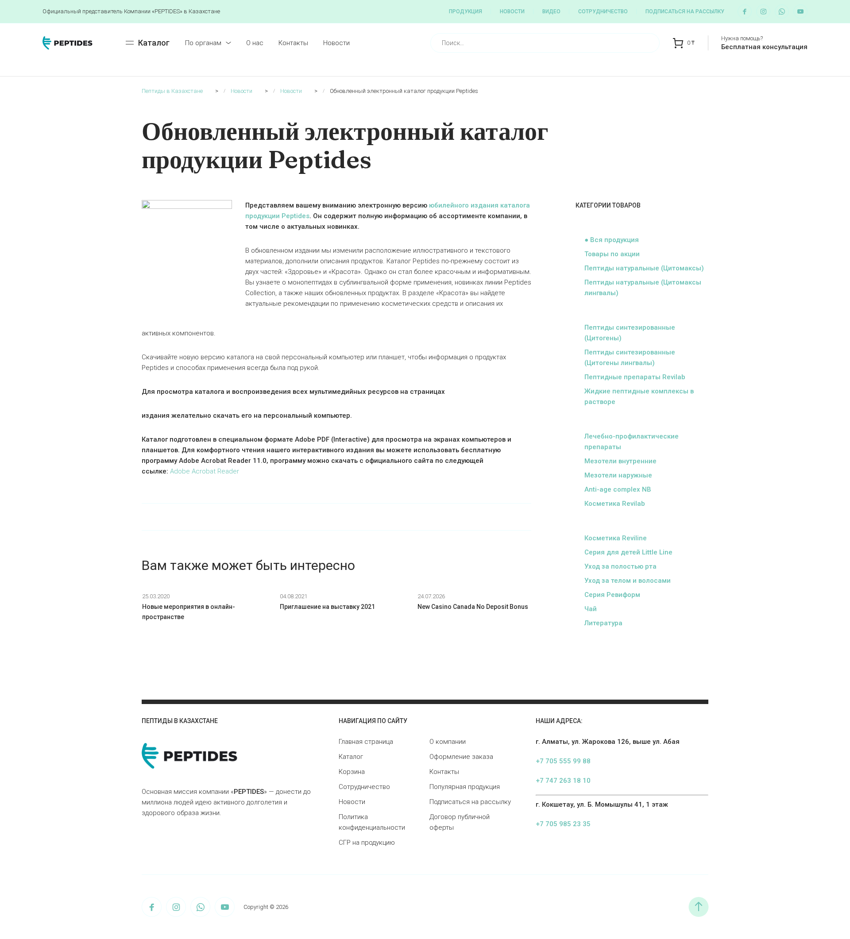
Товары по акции (612, 254)
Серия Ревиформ (612, 595)
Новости (512, 11)
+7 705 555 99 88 (563, 761)
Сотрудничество (603, 11)
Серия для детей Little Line (628, 552)
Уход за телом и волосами (627, 581)
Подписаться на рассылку (684, 11)
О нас (254, 43)
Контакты (293, 43)
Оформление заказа (461, 757)
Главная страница (366, 742)
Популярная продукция (464, 787)
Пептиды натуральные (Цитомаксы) (644, 268)
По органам (203, 43)
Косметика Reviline (615, 538)
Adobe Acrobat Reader (204, 471)
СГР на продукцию (367, 843)
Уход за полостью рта (620, 566)
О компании (447, 742)
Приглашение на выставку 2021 (327, 606)
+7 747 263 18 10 (563, 781)
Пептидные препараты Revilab (634, 377)
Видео (551, 11)
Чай (590, 609)
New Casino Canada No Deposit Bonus (472, 606)
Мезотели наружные (618, 475)
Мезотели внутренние (620, 461)
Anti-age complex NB (617, 489)
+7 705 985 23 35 (563, 824)
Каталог (351, 757)
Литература (603, 623)
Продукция (465, 11)
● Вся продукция (611, 240)
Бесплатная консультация (764, 47)
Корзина (352, 772)
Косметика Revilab (614, 504)
